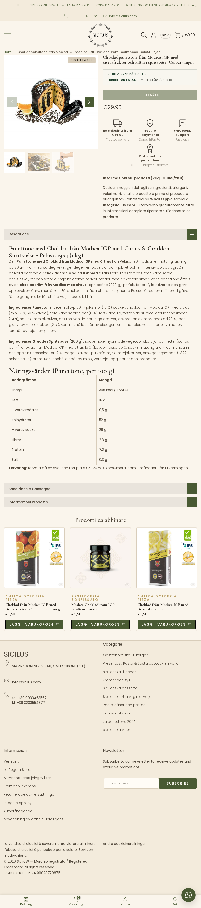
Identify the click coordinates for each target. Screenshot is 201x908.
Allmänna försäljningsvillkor (27, 777)
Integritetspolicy (18, 802)
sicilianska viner (116, 729)
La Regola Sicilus (18, 769)
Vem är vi (12, 761)
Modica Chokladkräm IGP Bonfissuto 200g (93, 607)
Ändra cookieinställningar (124, 843)
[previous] (12, 102)
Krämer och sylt (116, 680)
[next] (89, 102)
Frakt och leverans (20, 786)
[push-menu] (7, 35)
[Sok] (144, 35)
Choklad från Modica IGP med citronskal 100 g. (163, 607)
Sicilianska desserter (120, 688)
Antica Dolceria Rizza (25, 598)
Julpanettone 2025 (119, 721)
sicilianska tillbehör (119, 671)
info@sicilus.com (123, 16)
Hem (7, 52)
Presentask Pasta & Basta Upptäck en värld (141, 663)
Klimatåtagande (18, 811)
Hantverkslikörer (116, 713)
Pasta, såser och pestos (124, 704)
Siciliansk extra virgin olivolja (127, 696)
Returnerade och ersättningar (30, 794)
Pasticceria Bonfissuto (85, 598)
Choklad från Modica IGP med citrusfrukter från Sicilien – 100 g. (33, 607)
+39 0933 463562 (84, 16)
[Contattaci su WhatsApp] (188, 895)
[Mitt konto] (153, 35)
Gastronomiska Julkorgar (125, 655)
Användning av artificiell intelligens (33, 819)
